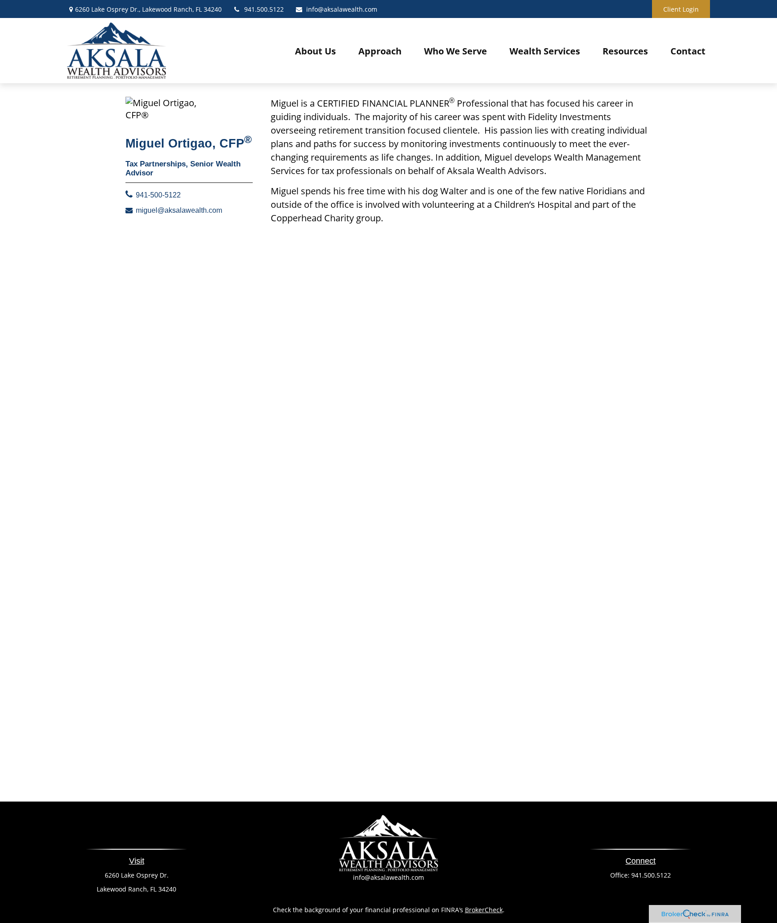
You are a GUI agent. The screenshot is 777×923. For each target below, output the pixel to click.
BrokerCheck (484, 909)
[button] (315, 51)
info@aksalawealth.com (341, 9)
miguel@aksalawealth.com (179, 210)
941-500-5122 (158, 195)
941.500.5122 (264, 9)
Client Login (681, 9)
